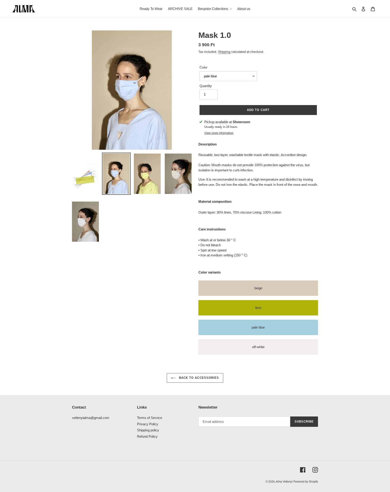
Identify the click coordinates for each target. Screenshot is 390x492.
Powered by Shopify (305, 481)
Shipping (224, 51)
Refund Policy (147, 436)
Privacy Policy (147, 424)
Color (203, 67)
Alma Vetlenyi (284, 481)
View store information (218, 133)
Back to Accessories (198, 377)
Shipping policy (148, 430)
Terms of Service (149, 418)
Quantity (206, 86)
